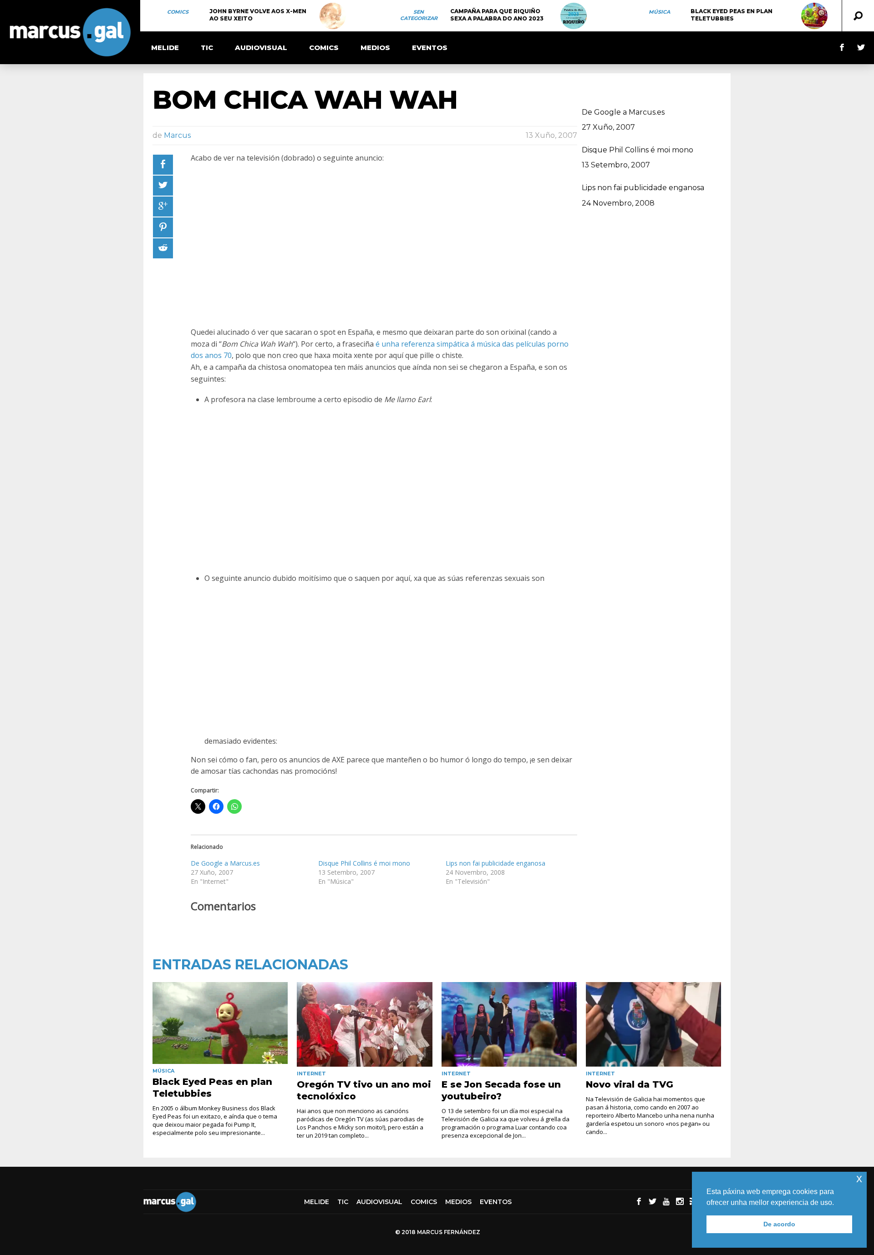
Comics (177, 12)
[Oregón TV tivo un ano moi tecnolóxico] (364, 1024)
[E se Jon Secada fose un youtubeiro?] (509, 1024)
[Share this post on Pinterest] (163, 227)
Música (659, 12)
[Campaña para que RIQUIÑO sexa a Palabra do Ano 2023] (573, 16)
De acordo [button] (779, 1224)
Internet (311, 1073)
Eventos (429, 47)
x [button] (859, 1178)
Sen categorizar (418, 15)
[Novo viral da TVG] (653, 1024)
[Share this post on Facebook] (163, 165)
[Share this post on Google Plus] (163, 207)
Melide (165, 47)
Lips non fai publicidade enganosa (495, 863)
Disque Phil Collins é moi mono (364, 863)
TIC (207, 47)
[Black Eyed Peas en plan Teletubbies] (814, 16)
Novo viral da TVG (629, 1084)
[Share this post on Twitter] (163, 186)
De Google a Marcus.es (225, 863)
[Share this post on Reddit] (163, 248)
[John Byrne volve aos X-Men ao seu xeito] (333, 16)
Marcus (177, 135)
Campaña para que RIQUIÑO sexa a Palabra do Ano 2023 (497, 15)
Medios (375, 47)
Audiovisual (261, 47)
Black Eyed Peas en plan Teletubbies (731, 15)
